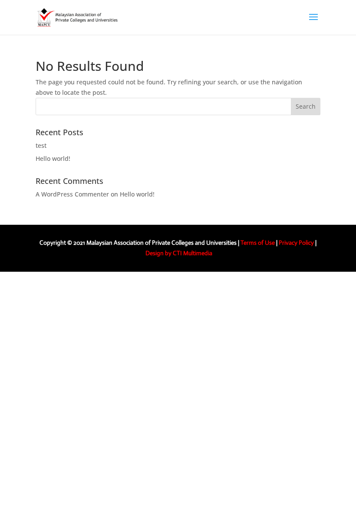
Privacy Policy (296, 243)
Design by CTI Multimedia (178, 253)
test (41, 145)
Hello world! (53, 158)
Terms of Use (258, 243)
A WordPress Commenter (72, 194)
